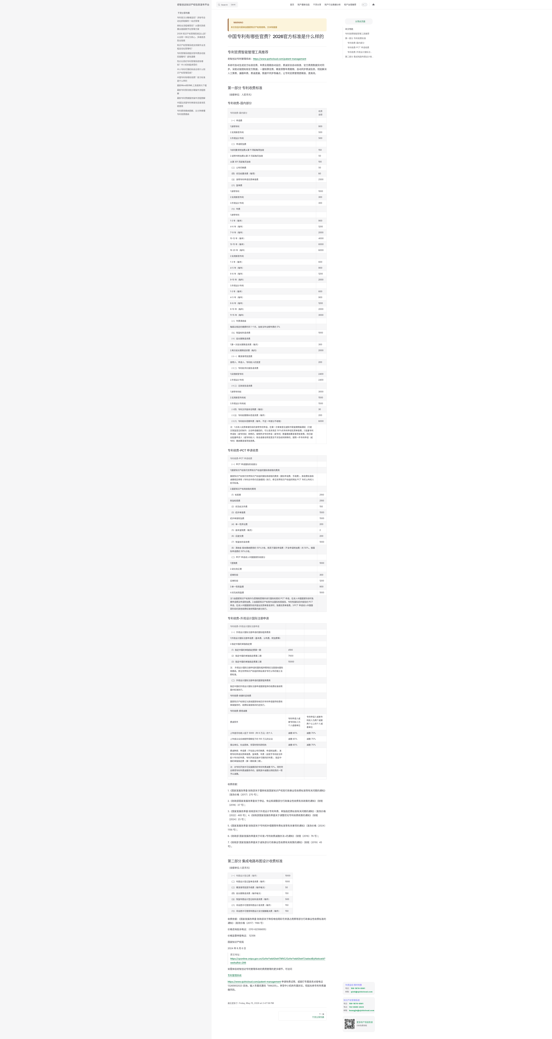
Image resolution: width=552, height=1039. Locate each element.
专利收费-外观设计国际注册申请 (360, 52)
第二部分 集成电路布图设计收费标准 (360, 56)
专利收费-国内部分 (355, 43)
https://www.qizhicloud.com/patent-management (279, 58)
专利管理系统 (234, 975)
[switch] (364, 4)
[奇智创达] (373, 4)
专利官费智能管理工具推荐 (357, 33)
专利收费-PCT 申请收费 (358, 47)
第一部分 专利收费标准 (355, 38)
